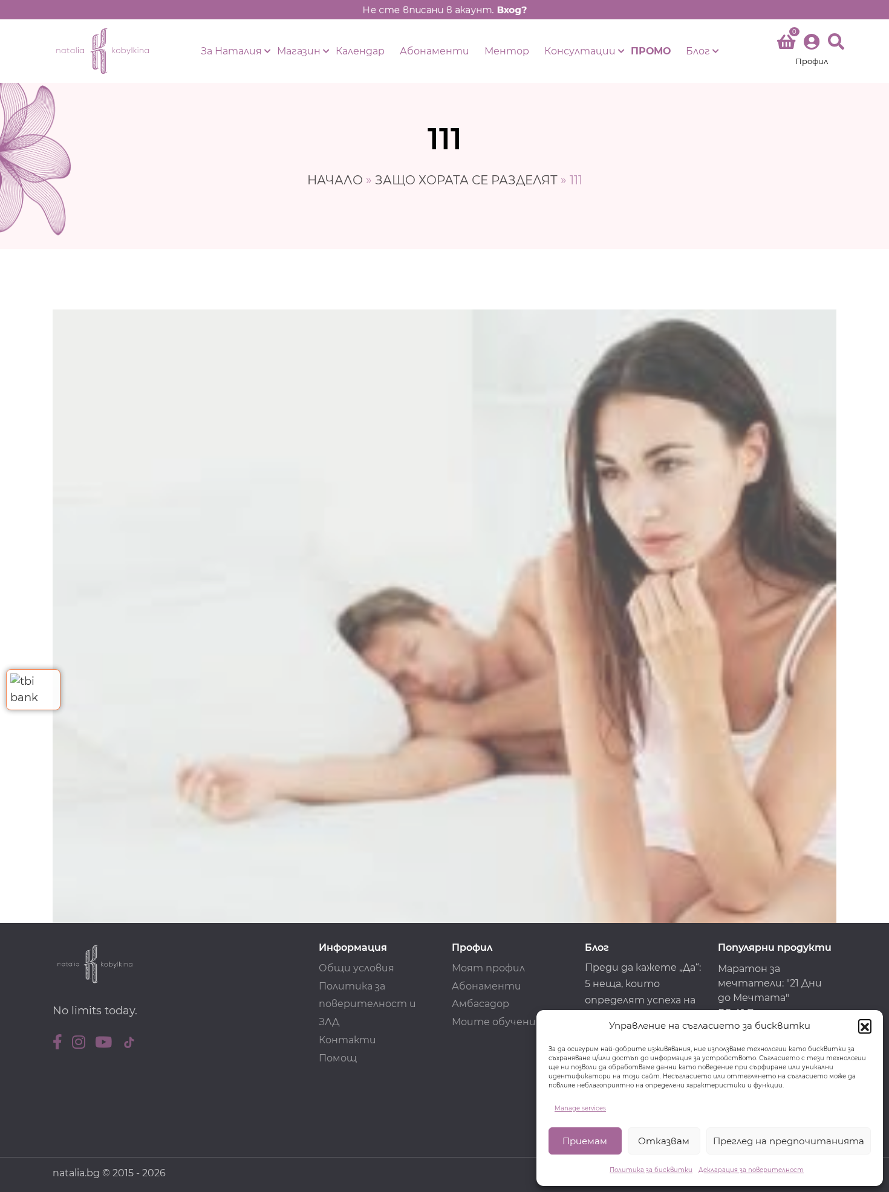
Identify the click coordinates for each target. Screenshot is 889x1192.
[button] (865, 1026)
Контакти (347, 1040)
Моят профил (488, 968)
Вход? (512, 10)
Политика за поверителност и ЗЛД (367, 1004)
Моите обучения (497, 1022)
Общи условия (356, 968)
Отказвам (663, 1141)
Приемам (584, 1141)
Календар (360, 51)
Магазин (299, 51)
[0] (786, 44)
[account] (811, 51)
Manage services (580, 1108)
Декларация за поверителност (751, 1170)
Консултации (580, 51)
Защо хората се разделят (466, 180)
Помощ (338, 1058)
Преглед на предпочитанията (788, 1141)
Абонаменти (434, 51)
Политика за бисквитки (651, 1170)
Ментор (506, 51)
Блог (698, 51)
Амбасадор (480, 1003)
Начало (335, 180)
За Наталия (231, 51)
